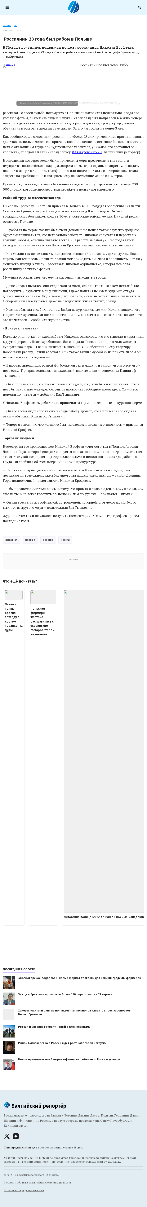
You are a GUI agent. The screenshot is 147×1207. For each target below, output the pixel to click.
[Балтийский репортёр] (73, 11)
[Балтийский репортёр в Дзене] (16, 1136)
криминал (11, 539)
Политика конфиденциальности (24, 1190)
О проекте (52, 1175)
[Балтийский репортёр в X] (7, 1136)
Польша (30, 539)
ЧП (15, 25)
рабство (48, 539)
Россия (65, 539)
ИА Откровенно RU (87, 152)
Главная (7, 25)
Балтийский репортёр (38, 1106)
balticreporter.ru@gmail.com (54, 1182)
